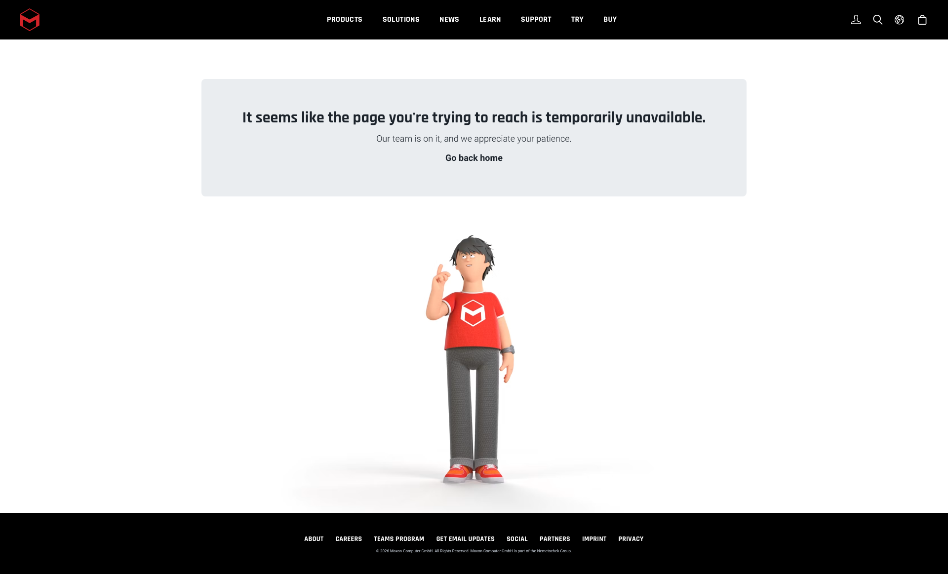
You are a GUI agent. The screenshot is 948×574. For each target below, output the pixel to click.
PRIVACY (631, 539)
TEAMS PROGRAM (399, 539)
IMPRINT (594, 539)
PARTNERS (555, 539)
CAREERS (348, 539)
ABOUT (313, 539)
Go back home (474, 158)
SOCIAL (517, 539)
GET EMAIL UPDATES (465, 539)
